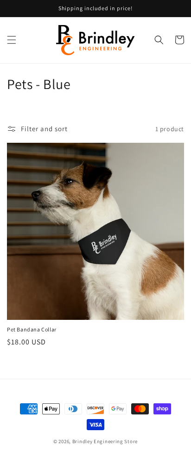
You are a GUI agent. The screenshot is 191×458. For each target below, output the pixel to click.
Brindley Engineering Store (105, 441)
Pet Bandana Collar (32, 329)
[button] (11, 40)
